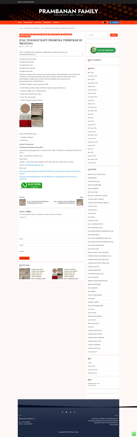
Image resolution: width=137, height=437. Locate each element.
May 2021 (91, 118)
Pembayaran (47, 22)
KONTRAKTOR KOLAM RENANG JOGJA (99, 256)
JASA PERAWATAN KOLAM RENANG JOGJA (101, 231)
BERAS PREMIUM (93, 188)
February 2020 (92, 128)
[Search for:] (99, 35)
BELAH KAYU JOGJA (94, 181)
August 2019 (91, 145)
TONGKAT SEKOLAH (25, 36)
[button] (107, 22)
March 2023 (91, 104)
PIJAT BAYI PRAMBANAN (95, 306)
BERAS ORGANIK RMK (94, 185)
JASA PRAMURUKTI (93, 235)
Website (21, 251)
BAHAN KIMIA (92, 178)
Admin (22, 46)
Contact (56, 22)
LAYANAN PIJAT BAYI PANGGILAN (98, 259)
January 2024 (92, 93)
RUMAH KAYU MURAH (94, 316)
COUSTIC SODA (92, 206)
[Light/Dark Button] (104, 22)
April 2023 (91, 100)
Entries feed (91, 366)
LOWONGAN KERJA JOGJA (96, 274)
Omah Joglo (91, 298)
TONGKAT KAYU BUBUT (26, 34)
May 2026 (91, 72)
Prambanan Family (68, 11)
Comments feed (92, 369)
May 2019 (91, 152)
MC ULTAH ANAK (93, 277)
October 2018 (92, 163)
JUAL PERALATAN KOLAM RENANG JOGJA (100, 242)
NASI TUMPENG (93, 288)
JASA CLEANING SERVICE (95, 224)
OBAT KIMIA (91, 291)
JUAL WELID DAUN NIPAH (96, 245)
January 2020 (92, 131)
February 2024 (92, 90)
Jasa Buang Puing (93, 220)
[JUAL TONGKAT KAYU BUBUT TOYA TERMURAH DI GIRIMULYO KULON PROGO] (57, 273)
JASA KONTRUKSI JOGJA (95, 227)
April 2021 (91, 121)
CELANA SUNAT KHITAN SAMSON (98, 203)
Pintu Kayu (91, 309)
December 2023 (92, 97)
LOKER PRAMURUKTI (94, 270)
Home (19, 22)
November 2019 (92, 135)
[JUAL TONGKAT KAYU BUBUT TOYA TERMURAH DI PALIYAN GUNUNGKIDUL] (24, 273)
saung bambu (92, 320)
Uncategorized (92, 352)
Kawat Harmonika (93, 249)
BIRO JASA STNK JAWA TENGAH (97, 195)
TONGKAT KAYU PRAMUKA (40, 34)
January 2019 (92, 156)
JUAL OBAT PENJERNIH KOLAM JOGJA (99, 238)
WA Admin (115, 22)
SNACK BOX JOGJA (93, 323)
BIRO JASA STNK (93, 192)
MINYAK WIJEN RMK (94, 284)
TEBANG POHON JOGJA (95, 330)
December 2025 (92, 76)
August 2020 (91, 125)
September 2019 (93, 142)
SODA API (91, 327)
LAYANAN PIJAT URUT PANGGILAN (98, 263)
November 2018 (92, 159)
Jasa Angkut (91, 217)
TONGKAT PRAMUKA (66, 34)
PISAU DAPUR (92, 313)
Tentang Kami (28, 22)
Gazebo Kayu (92, 213)
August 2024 (91, 86)
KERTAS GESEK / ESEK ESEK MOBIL (98, 252)
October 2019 (92, 138)
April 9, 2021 (29, 46)
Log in (90, 363)
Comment (22, 217)
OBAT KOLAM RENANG (95, 295)
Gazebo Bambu (92, 210)
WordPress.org (92, 373)
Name (21, 239)
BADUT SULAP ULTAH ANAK (96, 174)
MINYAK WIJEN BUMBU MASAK (97, 281)
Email (21, 245)
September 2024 (93, 83)
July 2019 (90, 149)
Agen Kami (38, 22)
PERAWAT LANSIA (93, 302)
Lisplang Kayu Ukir (93, 266)
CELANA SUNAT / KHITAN (96, 199)
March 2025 (91, 79)
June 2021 (91, 114)
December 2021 (92, 111)
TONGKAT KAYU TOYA (53, 34)
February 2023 (92, 107)
